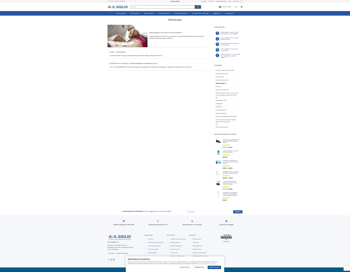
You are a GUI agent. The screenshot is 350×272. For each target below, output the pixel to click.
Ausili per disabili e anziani (223, 70)
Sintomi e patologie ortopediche (225, 116)
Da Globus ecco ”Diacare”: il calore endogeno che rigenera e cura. (133, 63)
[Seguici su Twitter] (111, 259)
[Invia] (198, 7)
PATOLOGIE (236, 1)
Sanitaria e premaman (180, 13)
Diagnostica (216, 13)
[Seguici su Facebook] (241, 1)
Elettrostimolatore (221, 80)
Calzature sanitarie (163, 13)
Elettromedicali (134, 13)
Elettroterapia (220, 83)
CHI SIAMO (204, 1)
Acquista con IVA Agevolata (177, 256)
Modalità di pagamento (176, 246)
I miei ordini (195, 242)
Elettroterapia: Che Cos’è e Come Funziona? (165, 33)
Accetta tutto (214, 267)
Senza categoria (220, 113)
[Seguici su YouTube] (114, 259)
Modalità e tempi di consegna (178, 239)
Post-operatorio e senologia (200, 13)
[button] (236, 7)
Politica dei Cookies (153, 249)
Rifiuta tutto (185, 267)
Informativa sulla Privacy (154, 246)
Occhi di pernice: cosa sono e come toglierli (229, 49)
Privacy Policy (201, 263)
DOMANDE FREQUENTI (221, 1)
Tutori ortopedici (121, 13)
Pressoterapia (220, 110)
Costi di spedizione (175, 242)
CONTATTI (211, 1)
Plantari (218, 107)
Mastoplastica (220, 100)
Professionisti (229, 13)
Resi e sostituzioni (174, 249)
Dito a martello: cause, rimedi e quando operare (230, 38)
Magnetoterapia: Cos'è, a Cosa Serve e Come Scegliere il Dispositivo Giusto (227, 94)
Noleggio (218, 103)
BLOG (230, 1)
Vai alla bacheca (196, 239)
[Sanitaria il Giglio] (118, 6)
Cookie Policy (212, 263)
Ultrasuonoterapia (221, 127)
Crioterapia (219, 77)
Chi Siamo (150, 239)
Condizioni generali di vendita (156, 242)
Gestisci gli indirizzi (197, 246)
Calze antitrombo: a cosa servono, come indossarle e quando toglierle (230, 56)
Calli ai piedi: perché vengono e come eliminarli (230, 44)
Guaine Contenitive (221, 90)
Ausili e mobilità (148, 13)
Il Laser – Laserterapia (117, 52)
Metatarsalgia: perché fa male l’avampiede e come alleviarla (229, 33)
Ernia (217, 86)
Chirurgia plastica (221, 73)
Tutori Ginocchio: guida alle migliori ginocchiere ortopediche (226, 121)
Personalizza (199, 267)
